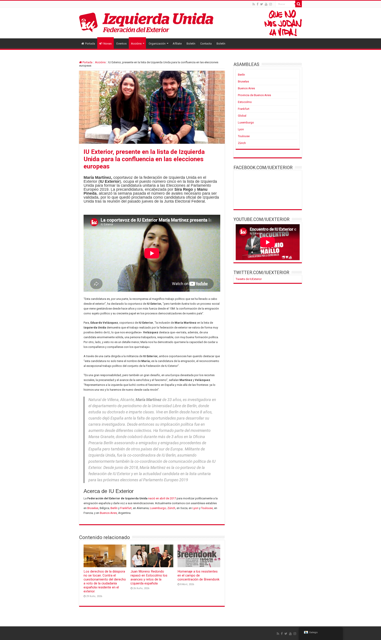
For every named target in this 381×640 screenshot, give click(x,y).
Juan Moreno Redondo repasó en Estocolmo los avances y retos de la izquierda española (149, 577)
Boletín (191, 43)
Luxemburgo (158, 508)
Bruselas (92, 508)
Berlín (114, 508)
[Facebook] (257, 4)
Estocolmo (245, 102)
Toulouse (207, 508)
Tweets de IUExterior (249, 279)
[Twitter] (261, 4)
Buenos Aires (108, 513)
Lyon (195, 508)
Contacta (206, 43)
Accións (136, 43)
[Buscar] (298, 4)
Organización (157, 43)
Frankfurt (126, 508)
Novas (107, 43)
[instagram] (270, 4)
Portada (90, 43)
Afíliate (177, 43)
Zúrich (171, 508)
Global (242, 115)
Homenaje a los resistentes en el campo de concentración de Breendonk (198, 575)
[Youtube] (266, 4)
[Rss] (253, 4)
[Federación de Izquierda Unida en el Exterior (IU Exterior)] (190, 23)
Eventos (121, 43)
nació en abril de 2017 (162, 498)
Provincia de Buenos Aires (254, 95)
